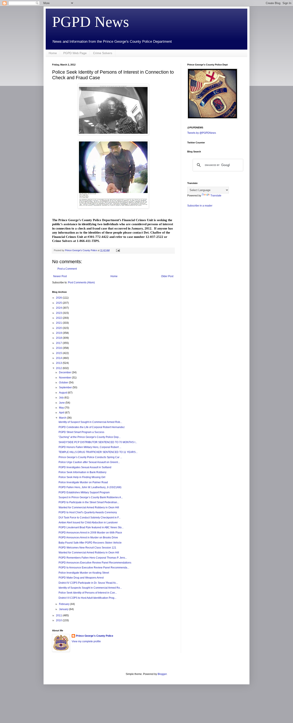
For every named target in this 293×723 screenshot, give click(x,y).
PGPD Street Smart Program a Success (81, 432)
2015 (59, 353)
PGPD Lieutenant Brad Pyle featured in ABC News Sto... (91, 527)
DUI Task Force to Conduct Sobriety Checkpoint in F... (90, 517)
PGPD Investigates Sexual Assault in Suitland (85, 467)
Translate (215, 195)
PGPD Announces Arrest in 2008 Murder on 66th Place (90, 532)
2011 (59, 615)
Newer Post (60, 276)
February (64, 604)
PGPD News (90, 22)
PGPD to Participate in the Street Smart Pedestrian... (89, 502)
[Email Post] (118, 250)
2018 (59, 337)
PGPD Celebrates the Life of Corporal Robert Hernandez (92, 427)
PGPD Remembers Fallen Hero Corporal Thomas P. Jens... (93, 557)
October (64, 382)
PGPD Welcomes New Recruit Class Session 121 (87, 547)
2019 (59, 332)
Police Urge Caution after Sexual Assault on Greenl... (89, 462)
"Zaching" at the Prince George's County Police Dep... (90, 437)
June (62, 402)
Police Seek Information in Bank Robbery (82, 472)
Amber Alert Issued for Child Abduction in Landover (88, 522)
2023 (59, 312)
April (62, 412)
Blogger (162, 674)
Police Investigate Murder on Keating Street (84, 572)
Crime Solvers (102, 53)
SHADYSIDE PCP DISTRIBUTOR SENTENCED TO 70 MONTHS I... (98, 442)
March (63, 417)
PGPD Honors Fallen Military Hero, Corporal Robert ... (90, 447)
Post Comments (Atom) (81, 282)
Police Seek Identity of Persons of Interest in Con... (88, 592)
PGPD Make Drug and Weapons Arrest (81, 577)
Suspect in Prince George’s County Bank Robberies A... (91, 497)
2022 (59, 317)
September (65, 387)
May (62, 407)
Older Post (167, 276)
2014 (59, 358)
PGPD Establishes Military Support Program (84, 492)
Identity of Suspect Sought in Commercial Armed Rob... (90, 422)
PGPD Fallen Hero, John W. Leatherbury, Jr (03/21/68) (90, 487)
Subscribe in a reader (199, 205)
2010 (59, 620)
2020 (59, 328)
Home (53, 53)
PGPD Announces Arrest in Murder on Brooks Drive (88, 537)
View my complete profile (86, 641)
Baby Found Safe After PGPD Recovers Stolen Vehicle (90, 542)
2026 (59, 297)
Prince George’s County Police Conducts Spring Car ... (90, 457)
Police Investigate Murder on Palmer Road (83, 482)
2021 (59, 322)
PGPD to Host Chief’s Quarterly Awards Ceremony (88, 512)
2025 (59, 302)
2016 (59, 347)
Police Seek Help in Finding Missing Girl (82, 477)
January (64, 609)
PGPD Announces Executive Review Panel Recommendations (95, 562)
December (65, 372)
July (61, 397)
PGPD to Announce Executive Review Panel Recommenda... (94, 567)
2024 (59, 307)
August (63, 392)
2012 (59, 368)
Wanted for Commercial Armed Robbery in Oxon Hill (89, 507)
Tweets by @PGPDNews (201, 132)
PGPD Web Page (75, 53)
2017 (59, 343)
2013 (59, 363)
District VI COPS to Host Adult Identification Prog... (87, 597)
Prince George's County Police (94, 635)
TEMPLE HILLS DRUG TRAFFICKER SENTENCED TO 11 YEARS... (98, 452)
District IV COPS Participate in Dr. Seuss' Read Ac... (88, 582)
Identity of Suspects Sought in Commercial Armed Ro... (90, 587)
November (65, 377)
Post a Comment (67, 268)
